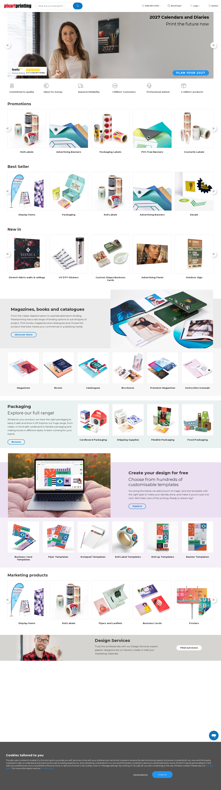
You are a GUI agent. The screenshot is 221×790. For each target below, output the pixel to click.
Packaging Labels (110, 152)
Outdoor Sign (194, 277)
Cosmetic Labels (194, 152)
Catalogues (93, 388)
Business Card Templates (23, 558)
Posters (194, 623)
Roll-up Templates (162, 557)
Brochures (127, 388)
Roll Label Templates (128, 557)
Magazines (23, 388)
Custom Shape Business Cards (110, 279)
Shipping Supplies (128, 439)
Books (58, 388)
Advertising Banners (68, 152)
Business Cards (152, 623)
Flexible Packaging (163, 439)
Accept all (162, 774)
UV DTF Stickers (69, 277)
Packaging (68, 214)
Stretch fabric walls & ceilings (27, 277)
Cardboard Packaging (93, 439)
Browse (16, 441)
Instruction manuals (197, 388)
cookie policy (47, 768)
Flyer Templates (58, 557)
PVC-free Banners (152, 152)
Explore (137, 506)
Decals (194, 214)
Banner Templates (197, 557)
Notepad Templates (93, 557)
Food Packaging (197, 439)
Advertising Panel (152, 277)
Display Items (26, 214)
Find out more (189, 647)
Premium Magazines (162, 388)
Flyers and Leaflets (110, 623)
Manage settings (140, 774)
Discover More (23, 334)
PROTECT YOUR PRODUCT (183, 72)
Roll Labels (27, 152)
